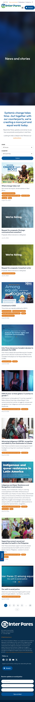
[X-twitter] (16, 659)
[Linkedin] (10, 659)
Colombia (24, 506)
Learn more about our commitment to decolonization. (19, 652)
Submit (17, 158)
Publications (21, 2)
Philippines (5, 557)
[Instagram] (6, 659)
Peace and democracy (8, 315)
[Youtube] (13, 659)
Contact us (28, 2)
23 (30, 605)
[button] (22, 7)
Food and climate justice (8, 193)
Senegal (4, 198)
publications (17, 138)
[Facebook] (3, 659)
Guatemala (25, 409)
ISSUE (3, 144)
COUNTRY (5, 151)
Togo (10, 198)
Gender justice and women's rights (11, 195)
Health (23, 313)
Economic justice (6, 311)
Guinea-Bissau (25, 195)
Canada (15, 361)
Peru (11, 509)
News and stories (13, 2)
